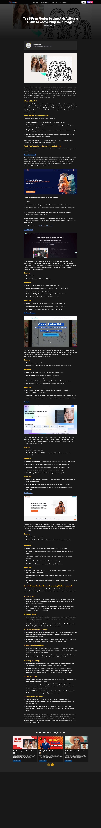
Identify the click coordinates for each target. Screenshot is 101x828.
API (56, 2)
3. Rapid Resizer (30, 313)
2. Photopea (28, 230)
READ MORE (17, 760)
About (59, 2)
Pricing (52, 2)
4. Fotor (27, 402)
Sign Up (90, 2)
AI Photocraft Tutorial (45, 226)
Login (84, 2)
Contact (64, 2)
